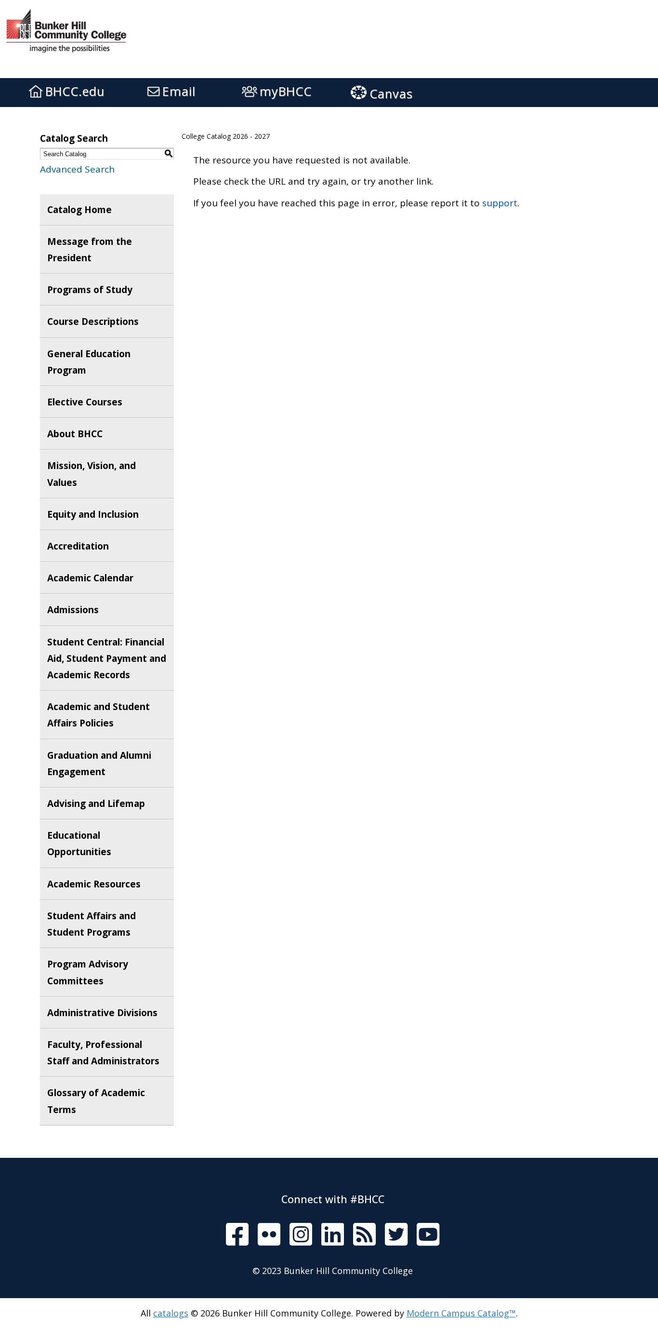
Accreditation (78, 546)
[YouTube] (428, 1234)
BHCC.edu (75, 91)
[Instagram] (301, 1234)
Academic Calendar (90, 578)
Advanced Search (77, 169)
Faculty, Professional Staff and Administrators (103, 1052)
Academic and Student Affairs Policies (98, 714)
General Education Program (89, 362)
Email (179, 91)
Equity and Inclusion (93, 514)
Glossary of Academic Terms (96, 1101)
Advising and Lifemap (96, 803)
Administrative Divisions (102, 1012)
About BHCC (75, 434)
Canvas (391, 93)
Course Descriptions (93, 321)
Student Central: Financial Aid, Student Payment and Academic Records (106, 658)
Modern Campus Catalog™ (461, 1313)
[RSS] (364, 1234)
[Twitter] (396, 1234)
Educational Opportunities (79, 843)
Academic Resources (94, 884)
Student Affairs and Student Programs (91, 924)
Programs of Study (89, 289)
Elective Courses (84, 402)
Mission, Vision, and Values (91, 473)
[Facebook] (237, 1234)
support (499, 203)
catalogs (170, 1313)
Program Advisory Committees (87, 972)
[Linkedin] (332, 1234)
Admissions (73, 610)
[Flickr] (269, 1234)
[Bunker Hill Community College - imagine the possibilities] (74, 29)
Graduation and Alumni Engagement (99, 763)
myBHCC (286, 91)
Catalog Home (79, 209)
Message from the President (89, 249)
